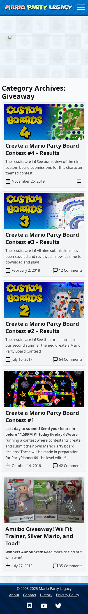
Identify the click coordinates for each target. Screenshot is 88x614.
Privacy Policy (67, 594)
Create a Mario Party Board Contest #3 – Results (42, 238)
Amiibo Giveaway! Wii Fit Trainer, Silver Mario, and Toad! (39, 536)
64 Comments (71, 359)
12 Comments (71, 270)
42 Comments (71, 465)
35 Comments (71, 566)
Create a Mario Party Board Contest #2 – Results (42, 327)
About (14, 594)
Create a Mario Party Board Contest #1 (42, 416)
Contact (29, 594)
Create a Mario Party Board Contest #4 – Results (42, 149)
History (46, 594)
